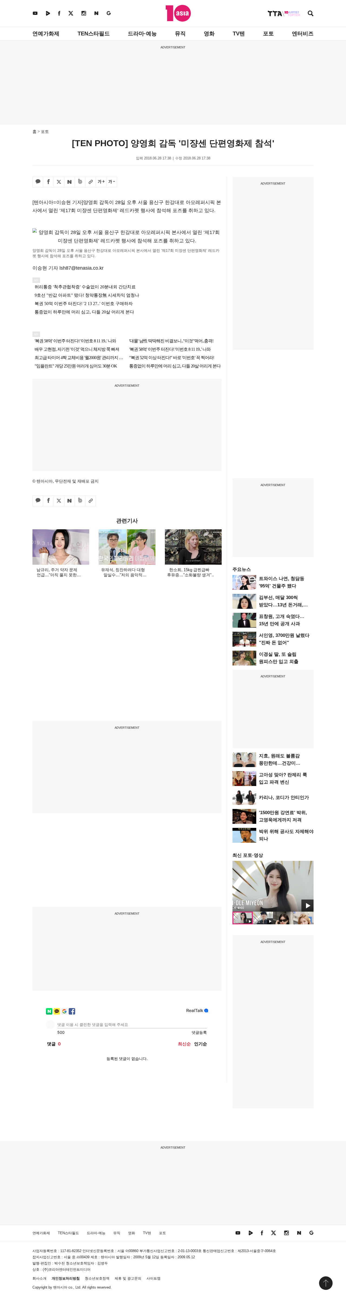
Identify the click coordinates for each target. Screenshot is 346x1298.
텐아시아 (60, 1287)
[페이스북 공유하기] (48, 182)
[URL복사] (90, 182)
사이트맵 (154, 1278)
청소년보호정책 (97, 1278)
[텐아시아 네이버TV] (48, 13)
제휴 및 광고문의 (128, 1278)
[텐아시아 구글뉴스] (109, 13)
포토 (268, 33)
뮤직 (180, 33)
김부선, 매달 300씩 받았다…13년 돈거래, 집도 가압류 (281, 605)
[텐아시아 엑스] (70, 13)
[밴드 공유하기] (80, 182)
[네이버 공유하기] (69, 182)
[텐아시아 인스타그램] (83, 13)
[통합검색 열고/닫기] (311, 14)
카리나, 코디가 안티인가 (284, 797)
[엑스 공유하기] (59, 182)
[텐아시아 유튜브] (35, 13)
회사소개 (39, 1278)
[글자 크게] (101, 182)
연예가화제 (45, 33)
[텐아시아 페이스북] (59, 13)
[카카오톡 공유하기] (37, 182)
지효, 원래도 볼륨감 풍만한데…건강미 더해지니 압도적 (279, 763)
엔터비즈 (303, 33)
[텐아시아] (178, 13)
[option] (273, 886)
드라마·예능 (142, 33)
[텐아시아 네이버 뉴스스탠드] (96, 13)
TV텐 (239, 33)
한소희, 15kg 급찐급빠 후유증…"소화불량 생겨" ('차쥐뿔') (189, 574)
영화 (209, 33)
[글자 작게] (111, 182)
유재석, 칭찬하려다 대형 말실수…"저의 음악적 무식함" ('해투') (123, 574)
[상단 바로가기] (325, 1283)
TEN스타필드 (94, 33)
